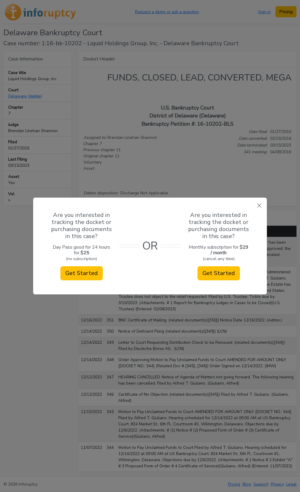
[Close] (259, 205)
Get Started (81, 273)
